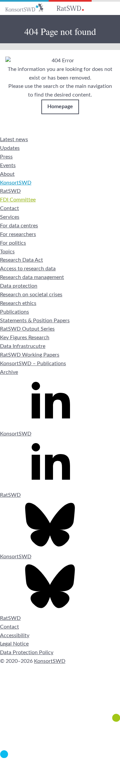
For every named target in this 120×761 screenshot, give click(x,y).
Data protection (18, 286)
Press (6, 156)
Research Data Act (21, 260)
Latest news (14, 139)
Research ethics (18, 303)
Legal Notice (14, 643)
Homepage (60, 106)
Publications (14, 312)
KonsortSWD (15, 182)
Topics (7, 251)
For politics (13, 243)
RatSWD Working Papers (29, 355)
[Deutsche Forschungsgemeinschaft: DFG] (60, 697)
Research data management (32, 277)
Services (9, 217)
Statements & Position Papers (35, 320)
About (7, 174)
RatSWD (10, 191)
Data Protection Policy (26, 652)
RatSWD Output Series (27, 329)
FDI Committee (18, 199)
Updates (10, 148)
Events (8, 165)
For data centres (19, 225)
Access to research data (28, 268)
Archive (9, 372)
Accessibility (14, 635)
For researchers (18, 234)
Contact (9, 208)
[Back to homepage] (24, 7)
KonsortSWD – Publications (33, 363)
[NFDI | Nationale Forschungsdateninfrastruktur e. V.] (60, 756)
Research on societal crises (31, 294)
